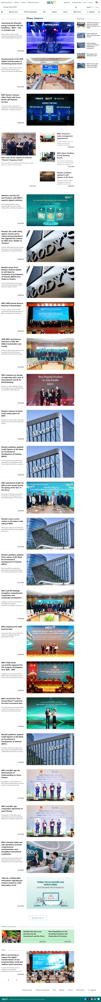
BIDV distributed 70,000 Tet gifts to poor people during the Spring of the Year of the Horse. (12, 486)
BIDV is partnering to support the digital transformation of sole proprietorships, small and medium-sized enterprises (12, 959)
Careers (91, 2)
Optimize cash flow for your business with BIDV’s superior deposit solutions (11, 197)
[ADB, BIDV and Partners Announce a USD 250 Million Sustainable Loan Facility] (50, 354)
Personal (23, 2)
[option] (37, 967)
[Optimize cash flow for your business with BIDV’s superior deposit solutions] (50, 210)
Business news (13, 12)
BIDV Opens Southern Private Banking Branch (65, 155)
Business (16, 2)
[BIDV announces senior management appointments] (47, 137)
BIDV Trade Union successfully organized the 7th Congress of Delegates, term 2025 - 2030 (12, 666)
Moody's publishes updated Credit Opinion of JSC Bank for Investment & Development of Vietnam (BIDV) (65, 175)
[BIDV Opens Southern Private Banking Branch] (47, 157)
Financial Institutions (6, 2)
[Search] (76, 7)
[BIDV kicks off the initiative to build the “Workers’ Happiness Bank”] (18, 143)
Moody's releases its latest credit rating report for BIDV (12, 413)
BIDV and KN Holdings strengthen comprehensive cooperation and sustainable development (12, 594)
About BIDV (67, 2)
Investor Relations (77, 2)
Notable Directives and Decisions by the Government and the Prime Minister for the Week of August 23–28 (33, 933)
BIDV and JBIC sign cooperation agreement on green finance (12, 808)
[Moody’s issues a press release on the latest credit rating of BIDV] (50, 533)
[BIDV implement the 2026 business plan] (50, 641)
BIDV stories (77, 12)
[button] (8, 980)
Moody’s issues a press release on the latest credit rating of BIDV (12, 521)
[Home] (2, 12)
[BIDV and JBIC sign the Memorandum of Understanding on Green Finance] (50, 785)
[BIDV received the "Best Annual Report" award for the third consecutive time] (50, 713)
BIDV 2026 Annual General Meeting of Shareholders (12, 304)
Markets (54, 12)
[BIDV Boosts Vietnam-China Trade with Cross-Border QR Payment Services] (50, 110)
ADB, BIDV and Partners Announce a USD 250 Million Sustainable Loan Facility (11, 342)
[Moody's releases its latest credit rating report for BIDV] (50, 426)
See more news (37, 918)
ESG (44, 12)
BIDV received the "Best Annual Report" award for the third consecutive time (12, 700)
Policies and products (30, 12)
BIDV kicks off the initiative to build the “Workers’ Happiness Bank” (16, 159)
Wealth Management (33, 2)
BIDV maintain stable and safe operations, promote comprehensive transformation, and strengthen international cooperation (11, 848)
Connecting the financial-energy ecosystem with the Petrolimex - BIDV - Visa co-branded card (12, 26)
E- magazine (91, 12)
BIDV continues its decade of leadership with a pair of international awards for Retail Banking (12, 378)
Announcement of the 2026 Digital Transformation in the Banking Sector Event (12, 61)
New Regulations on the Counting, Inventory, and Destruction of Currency (58, 933)
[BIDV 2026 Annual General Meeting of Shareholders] (50, 318)
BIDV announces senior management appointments (65, 136)
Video (3, 950)
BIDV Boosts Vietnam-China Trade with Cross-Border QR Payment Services (11, 98)
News (85, 2)
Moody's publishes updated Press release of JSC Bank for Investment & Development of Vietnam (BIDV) (12, 559)
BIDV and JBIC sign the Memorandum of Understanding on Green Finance (11, 773)
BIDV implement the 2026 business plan (11, 628)
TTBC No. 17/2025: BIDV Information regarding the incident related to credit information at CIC (11, 881)
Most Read (81, 19)
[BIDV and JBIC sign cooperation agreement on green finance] (50, 821)
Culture (65, 12)
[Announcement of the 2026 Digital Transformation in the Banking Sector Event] (50, 74)
